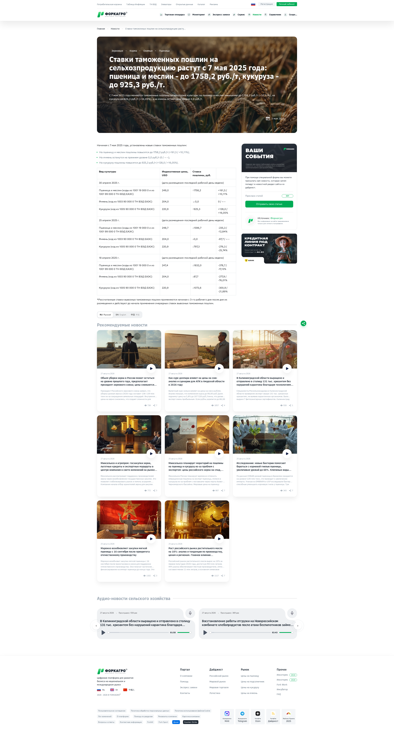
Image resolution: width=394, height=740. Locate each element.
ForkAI (150, 722)
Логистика (214, 693)
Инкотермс (286, 674)
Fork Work (282, 684)
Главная (101, 28)
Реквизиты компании (167, 716)
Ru (103, 690)
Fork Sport (163, 722)
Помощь (184, 681)
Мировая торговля (219, 687)
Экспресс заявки (188, 687)
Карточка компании (191, 716)
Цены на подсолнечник (252, 681)
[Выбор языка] (253, 4)
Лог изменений (104, 716)
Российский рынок (219, 676)
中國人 (132, 690)
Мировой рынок (217, 681)
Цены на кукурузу (250, 687)
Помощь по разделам (143, 716)
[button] (96, 626)
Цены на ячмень (249, 693)
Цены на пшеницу (250, 676)
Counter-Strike (190, 722)
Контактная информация (131, 722)
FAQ (279, 694)
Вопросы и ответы (106, 722)
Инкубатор (282, 689)
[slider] (138, 632)
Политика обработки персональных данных (150, 711)
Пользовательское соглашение (111, 711)
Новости (115, 28)
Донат (176, 722)
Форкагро (276, 218)
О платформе (123, 716)
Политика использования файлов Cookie (192, 711)
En (117, 690)
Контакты (185, 693)
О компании (186, 676)
